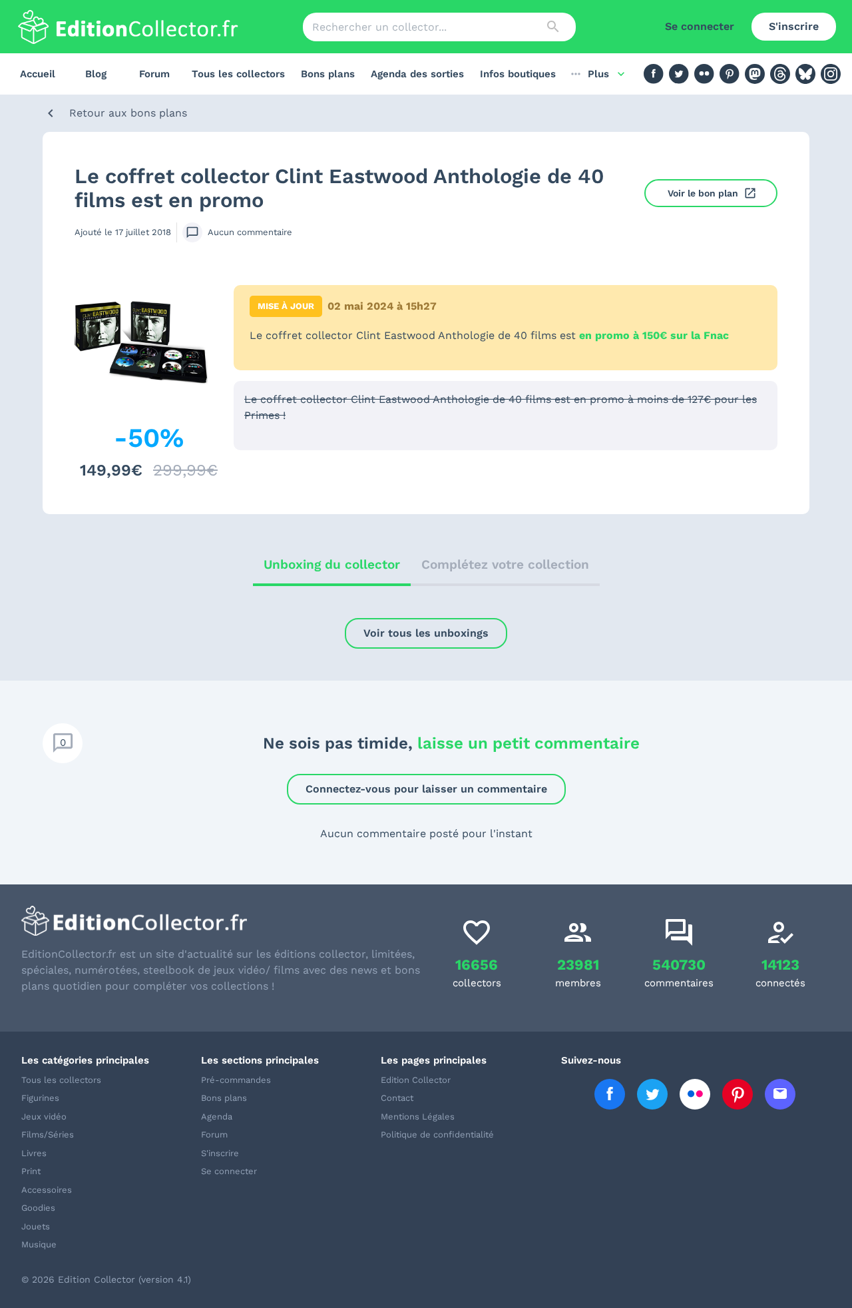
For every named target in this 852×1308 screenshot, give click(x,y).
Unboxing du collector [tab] (332, 564)
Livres (34, 1153)
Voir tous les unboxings (426, 633)
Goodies (38, 1208)
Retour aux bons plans (128, 113)
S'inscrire (794, 26)
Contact (397, 1098)
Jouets (35, 1226)
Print (31, 1171)
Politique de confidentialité (437, 1135)
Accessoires (46, 1190)
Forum (154, 74)
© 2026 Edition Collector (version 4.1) (106, 1279)
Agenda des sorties (417, 74)
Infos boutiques (518, 74)
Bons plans (328, 74)
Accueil (37, 74)
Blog (95, 74)
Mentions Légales (418, 1117)
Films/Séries (47, 1135)
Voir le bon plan (703, 193)
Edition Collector (416, 1080)
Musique (39, 1244)
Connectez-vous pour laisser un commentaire (426, 789)
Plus (598, 74)
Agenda (216, 1117)
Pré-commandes (236, 1080)
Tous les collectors (238, 74)
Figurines (40, 1098)
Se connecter (699, 26)
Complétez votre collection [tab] (505, 564)
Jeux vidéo (44, 1117)
